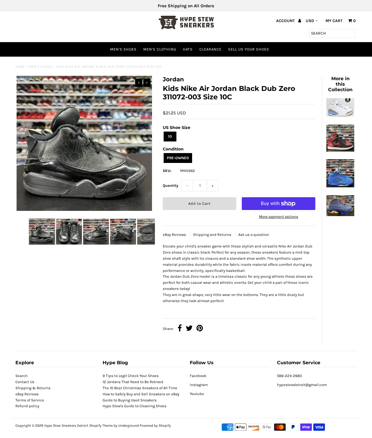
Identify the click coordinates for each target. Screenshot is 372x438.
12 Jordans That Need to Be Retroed (133, 382)
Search (21, 376)
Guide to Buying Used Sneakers (130, 400)
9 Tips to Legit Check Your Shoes (131, 376)
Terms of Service (29, 400)
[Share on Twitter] (189, 328)
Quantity (170, 185)
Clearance (210, 49)
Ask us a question (253, 234)
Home (20, 67)
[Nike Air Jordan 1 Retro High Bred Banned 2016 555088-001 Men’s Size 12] (340, 150)
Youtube (197, 394)
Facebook (198, 376)
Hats (188, 49)
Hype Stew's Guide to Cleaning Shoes (135, 406)
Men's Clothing (159, 49)
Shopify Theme (101, 425)
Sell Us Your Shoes (248, 49)
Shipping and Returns (212, 234)
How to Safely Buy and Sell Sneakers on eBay (141, 394)
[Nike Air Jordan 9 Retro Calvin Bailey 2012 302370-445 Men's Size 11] (340, 215)
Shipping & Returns (33, 388)
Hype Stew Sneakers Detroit (66, 425)
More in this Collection (340, 84)
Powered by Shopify (155, 425)
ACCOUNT (286, 20)
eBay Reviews (175, 234)
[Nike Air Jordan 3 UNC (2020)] (340, 115)
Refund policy (27, 406)
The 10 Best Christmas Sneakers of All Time (140, 388)
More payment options (278, 216)
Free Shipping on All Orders (186, 5)
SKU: (167, 170)
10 (170, 136)
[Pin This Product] (199, 328)
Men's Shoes (123, 49)
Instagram (199, 385)
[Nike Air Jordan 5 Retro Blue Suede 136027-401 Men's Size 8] (340, 186)
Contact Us (24, 382)
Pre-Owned (178, 158)
